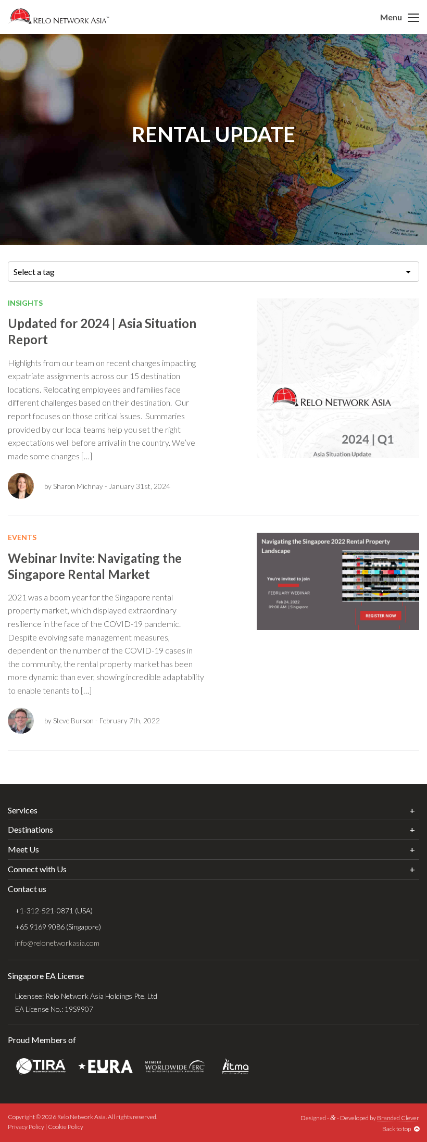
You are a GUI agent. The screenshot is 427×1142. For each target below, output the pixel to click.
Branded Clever (398, 1118)
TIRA (41, 1066)
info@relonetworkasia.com (57, 942)
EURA (105, 1066)
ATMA (235, 1066)
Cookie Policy (65, 1127)
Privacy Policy (26, 1127)
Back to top (398, 1129)
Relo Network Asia (58, 16)
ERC (175, 1066)
